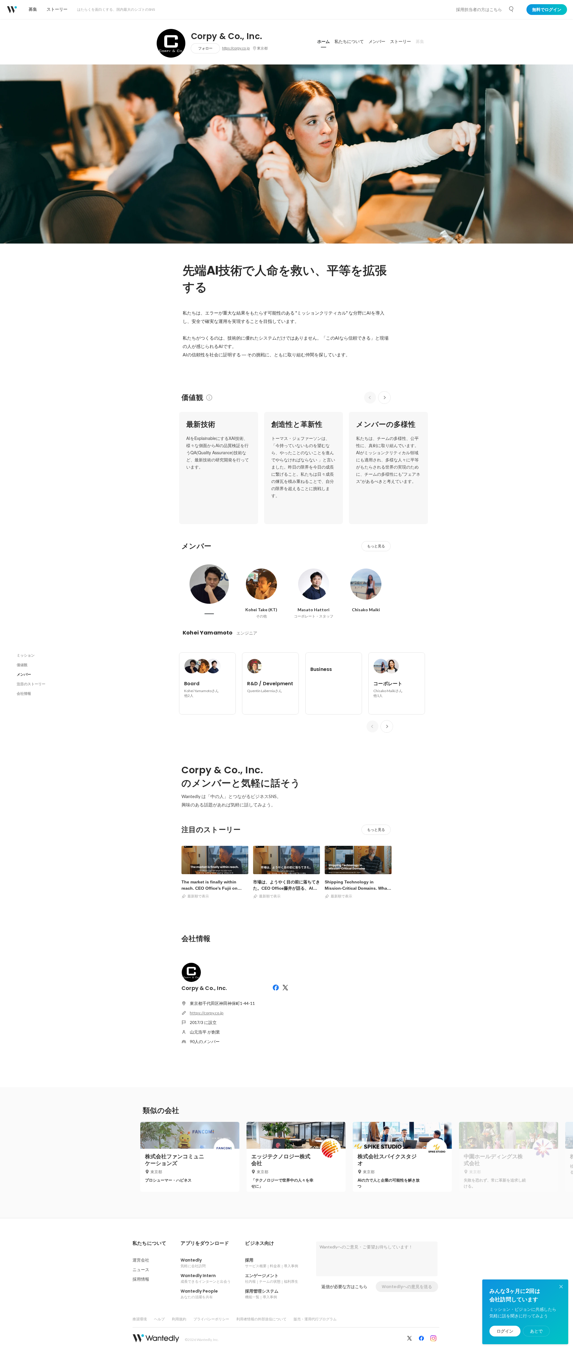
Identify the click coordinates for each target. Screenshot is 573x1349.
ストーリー (400, 41)
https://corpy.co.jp (236, 48)
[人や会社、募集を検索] (511, 9)
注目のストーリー (31, 683)
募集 (420, 41)
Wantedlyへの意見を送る (407, 1287)
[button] (149, 1243)
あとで (536, 1331)
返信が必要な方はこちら (344, 1287)
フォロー (205, 48)
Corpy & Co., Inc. (226, 36)
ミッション (26, 655)
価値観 (22, 664)
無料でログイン (546, 10)
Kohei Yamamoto (208, 632)
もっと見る (376, 546)
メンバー (377, 41)
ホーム (323, 41)
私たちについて (349, 41)
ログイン (505, 1331)
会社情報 (24, 693)
